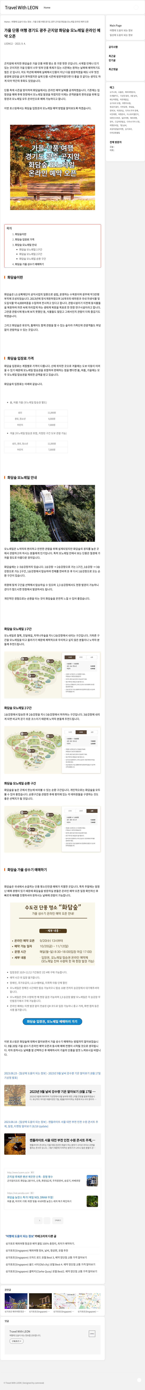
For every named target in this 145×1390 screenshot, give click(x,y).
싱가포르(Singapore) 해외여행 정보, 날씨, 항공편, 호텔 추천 (37, 1250)
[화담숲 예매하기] (52, 1019)
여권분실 (120, 110)
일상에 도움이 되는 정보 (121, 35)
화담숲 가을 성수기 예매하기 (29, 264)
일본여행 (125, 118)
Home (47, 7)
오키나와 (113, 92)
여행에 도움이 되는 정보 (20, 1236)
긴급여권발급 (120, 121)
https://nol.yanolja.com (18, 1193)
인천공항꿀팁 (115, 132)
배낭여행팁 (114, 99)
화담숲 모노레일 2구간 (30, 254)
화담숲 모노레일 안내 (26, 245)
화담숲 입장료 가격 (24, 239)
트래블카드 (114, 95)
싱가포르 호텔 (115, 103)
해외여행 (133, 118)
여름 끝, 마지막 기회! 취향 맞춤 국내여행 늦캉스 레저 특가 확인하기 (39, 1201)
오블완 (120, 92)
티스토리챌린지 (133, 114)
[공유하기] (46, 1220)
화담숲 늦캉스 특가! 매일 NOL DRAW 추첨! (30, 1197)
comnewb (39, 1382)
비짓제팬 (113, 114)
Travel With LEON (21, 7)
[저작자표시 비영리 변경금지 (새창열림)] (67, 1219)
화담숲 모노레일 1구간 (30, 249)
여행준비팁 (114, 125)
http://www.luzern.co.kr (18, 1172)
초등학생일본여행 (116, 129)
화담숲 (131, 106)
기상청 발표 (124, 95)
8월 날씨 (134, 95)
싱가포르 (128, 129)
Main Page (115, 25)
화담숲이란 (20, 234)
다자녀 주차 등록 (131, 110)
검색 (136, 7)
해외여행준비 (130, 92)
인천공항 (123, 106)
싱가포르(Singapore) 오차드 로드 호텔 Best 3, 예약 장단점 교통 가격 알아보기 (46, 1257)
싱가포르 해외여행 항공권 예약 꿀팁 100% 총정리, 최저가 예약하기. (40, 1243)
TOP (139, 1380)
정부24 (112, 110)
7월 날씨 (123, 125)
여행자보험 (126, 103)
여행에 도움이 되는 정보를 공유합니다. (25, 1335)
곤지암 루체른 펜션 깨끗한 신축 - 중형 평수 (30, 1176)
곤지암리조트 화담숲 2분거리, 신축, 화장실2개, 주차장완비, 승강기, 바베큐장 (43, 1180)
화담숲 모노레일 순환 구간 (32, 259)
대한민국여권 (115, 118)
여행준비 (121, 114)
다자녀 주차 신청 (133, 121)
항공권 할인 (114, 106)
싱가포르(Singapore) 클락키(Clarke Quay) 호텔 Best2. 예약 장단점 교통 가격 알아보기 (51, 1271)
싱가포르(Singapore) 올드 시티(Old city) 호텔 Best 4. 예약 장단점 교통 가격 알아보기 (50, 1264)
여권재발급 (124, 99)
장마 (111, 121)
